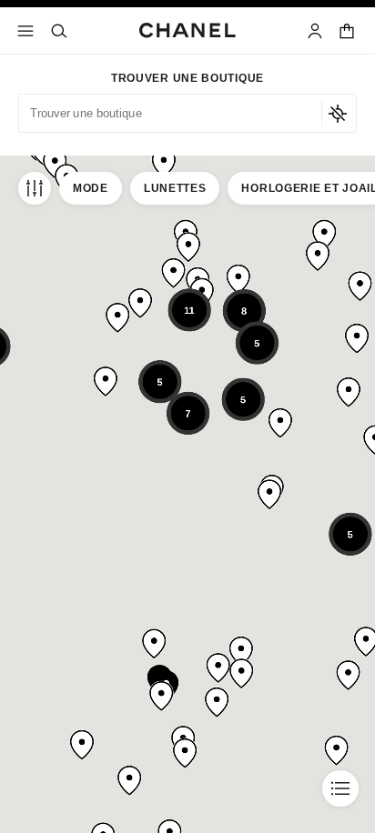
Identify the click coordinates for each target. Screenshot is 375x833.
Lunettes (175, 188)
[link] (348, 31)
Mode (90, 188)
